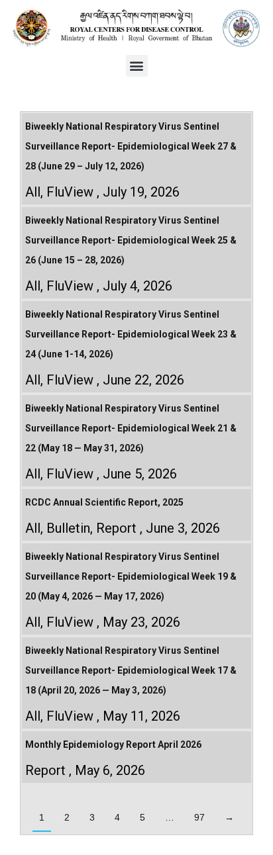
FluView (69, 192)
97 (199, 817)
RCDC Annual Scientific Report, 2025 (104, 502)
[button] (137, 66)
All (32, 192)
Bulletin (68, 528)
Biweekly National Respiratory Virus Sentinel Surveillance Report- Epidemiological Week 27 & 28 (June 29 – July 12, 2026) (131, 146)
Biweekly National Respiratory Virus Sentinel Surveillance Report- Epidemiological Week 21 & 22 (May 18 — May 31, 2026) (131, 428)
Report (116, 528)
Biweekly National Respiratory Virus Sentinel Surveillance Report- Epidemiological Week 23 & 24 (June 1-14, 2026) (131, 334)
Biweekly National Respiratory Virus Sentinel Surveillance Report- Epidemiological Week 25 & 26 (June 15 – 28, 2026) (131, 240)
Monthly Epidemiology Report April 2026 (113, 744)
